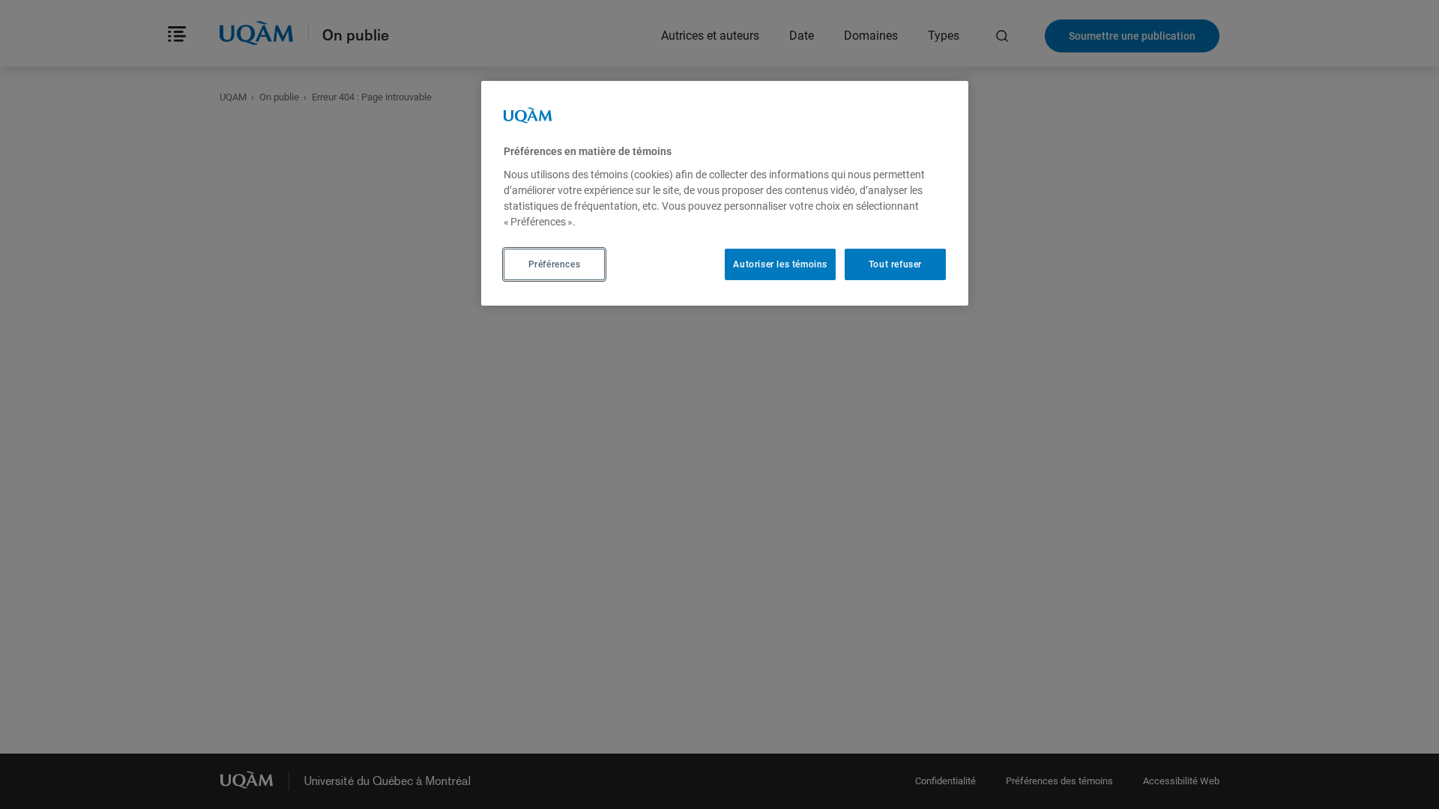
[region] (724, 193)
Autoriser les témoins (780, 264)
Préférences (554, 264)
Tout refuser (895, 264)
